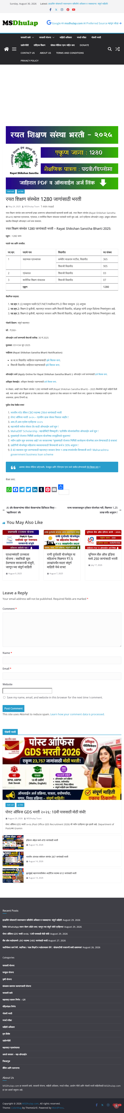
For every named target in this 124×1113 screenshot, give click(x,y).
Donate (84, 45)
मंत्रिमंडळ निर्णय (9, 1006)
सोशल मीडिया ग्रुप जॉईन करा (63, 45)
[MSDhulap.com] (6, 49)
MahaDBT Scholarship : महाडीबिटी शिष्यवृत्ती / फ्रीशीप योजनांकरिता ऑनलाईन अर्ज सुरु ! (54, 431)
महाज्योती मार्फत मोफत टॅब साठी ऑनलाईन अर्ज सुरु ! (35, 426)
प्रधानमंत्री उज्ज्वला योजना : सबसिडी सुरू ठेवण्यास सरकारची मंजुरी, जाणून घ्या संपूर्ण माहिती (20, 560)
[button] (32, 37)
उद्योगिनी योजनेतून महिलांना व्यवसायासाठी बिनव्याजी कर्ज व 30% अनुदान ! (44, 445)
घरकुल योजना (8, 972)
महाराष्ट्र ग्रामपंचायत (11, 1047)
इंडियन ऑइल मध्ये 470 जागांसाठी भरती (42, 840)
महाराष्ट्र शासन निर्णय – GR (14, 999)
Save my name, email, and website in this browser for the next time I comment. (55, 697)
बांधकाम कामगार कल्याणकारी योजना (17, 986)
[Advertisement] (62, 98)
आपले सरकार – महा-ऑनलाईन (15, 1054)
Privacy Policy (29, 60)
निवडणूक (6, 1061)
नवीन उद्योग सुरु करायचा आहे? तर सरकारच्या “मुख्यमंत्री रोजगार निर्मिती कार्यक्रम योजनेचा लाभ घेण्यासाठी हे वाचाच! (64, 440)
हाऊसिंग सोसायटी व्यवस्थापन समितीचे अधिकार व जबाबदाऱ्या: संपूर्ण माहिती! (32, 919)
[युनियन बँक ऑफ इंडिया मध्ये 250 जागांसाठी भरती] (103, 532)
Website (7, 684)
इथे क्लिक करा (53, 360)
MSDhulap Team (31, 206)
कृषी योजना (7, 979)
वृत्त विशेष (20, 191)
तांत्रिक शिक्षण (39, 45)
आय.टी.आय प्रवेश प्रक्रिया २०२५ (27, 422)
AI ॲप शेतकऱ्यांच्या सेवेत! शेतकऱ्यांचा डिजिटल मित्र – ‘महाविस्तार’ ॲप (31, 510)
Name (7, 653)
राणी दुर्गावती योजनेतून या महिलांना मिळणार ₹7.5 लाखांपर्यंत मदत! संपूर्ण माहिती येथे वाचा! (61, 560)
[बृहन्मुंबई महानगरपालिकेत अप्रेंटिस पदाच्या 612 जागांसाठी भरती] (13, 875)
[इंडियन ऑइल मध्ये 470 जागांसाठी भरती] (13, 842)
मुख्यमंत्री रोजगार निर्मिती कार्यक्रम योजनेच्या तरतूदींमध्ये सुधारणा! (40, 436)
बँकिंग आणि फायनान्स (11, 1067)
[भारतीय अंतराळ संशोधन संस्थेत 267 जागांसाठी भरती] (13, 859)
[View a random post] (117, 49)
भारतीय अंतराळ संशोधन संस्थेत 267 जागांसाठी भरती (47, 856)
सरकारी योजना (45, 37)
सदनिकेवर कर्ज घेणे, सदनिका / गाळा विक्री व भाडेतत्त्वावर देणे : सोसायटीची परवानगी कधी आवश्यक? (42, 947)
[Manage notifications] (116, 1105)
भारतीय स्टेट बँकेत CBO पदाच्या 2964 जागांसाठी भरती (36, 412)
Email (7, 668)
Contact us (28, 52)
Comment (10, 608)
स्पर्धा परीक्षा (81, 37)
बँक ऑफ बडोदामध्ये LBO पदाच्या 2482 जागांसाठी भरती (25, 940)
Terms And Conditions (70, 52)
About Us (45, 52)
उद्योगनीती (25, 45)
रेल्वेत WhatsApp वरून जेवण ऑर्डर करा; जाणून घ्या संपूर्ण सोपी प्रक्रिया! (33, 926)
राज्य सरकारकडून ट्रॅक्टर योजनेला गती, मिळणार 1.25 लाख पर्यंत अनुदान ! (92, 510)
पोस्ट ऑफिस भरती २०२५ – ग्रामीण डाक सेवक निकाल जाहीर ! (40, 417)
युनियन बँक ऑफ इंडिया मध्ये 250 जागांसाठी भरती (103, 556)
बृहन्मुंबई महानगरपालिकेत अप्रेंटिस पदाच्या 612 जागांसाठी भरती (51, 873)
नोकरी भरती (96, 37)
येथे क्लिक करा (92, 467)
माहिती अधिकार (66, 37)
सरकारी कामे (26, 37)
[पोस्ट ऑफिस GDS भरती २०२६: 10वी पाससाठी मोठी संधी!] (62, 768)
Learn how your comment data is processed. (77, 714)
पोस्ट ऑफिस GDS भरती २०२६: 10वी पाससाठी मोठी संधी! (45, 811)
